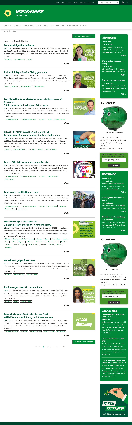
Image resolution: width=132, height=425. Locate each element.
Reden (50, 119)
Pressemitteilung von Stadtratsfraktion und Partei (26, 314)
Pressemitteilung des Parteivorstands (20, 221)
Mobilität (30, 242)
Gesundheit (56, 239)
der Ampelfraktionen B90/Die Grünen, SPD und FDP (26, 131)
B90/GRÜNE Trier (10, 31)
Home (57, 2)
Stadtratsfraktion (19, 59)
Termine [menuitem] (83, 25)
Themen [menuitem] (17, 25)
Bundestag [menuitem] (60, 25)
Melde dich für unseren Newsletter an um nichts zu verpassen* (113, 155)
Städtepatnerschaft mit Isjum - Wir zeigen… (26, 105)
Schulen (63, 242)
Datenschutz (92, 2)
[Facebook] (123, 2)
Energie (31, 239)
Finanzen (39, 239)
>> (64, 347)
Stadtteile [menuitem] (47, 25)
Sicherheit (8, 245)
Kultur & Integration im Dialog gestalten (25, 72)
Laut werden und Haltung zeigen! (21, 192)
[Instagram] (126, 2)
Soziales (40, 149)
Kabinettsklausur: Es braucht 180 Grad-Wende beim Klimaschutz (113, 316)
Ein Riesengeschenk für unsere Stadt (23, 287)
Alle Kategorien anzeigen (84, 36)
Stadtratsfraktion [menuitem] (31, 25)
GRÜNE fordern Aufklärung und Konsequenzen (28, 317)
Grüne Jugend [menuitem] (72, 25)
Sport (24, 245)
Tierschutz (43, 245)
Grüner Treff (106, 41)
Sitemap (69, 2)
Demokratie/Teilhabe (11, 119)
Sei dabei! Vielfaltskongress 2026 (113, 339)
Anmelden (114, 165)
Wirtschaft (8, 247)
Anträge (7, 149)
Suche (76, 2)
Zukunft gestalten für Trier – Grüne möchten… (28, 224)
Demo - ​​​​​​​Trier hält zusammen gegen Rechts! (26, 162)
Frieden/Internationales (28, 119)
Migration (8, 59)
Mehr (66, 63)
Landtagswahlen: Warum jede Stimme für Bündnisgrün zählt (114, 361)
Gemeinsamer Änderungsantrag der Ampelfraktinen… (32, 135)
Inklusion (42, 206)
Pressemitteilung (53, 242)
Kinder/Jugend (52, 206)
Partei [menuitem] (6, 25)
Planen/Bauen (40, 242)
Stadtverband (9, 179)
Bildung (7, 239)
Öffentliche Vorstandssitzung (113, 80)
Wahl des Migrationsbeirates (19, 45)
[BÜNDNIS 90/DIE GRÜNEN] (8, 13)
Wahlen (30, 59)
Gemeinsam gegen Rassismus (19, 260)
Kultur (7, 86)
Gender (47, 239)
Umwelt (51, 245)
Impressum (82, 2)
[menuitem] (57, 2)
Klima (7, 242)
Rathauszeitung (26, 86)
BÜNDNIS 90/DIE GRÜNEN (29, 11)
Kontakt (63, 2)
